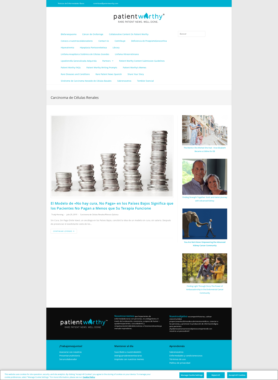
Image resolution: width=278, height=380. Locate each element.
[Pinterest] (213, 3)
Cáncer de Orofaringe (92, 34)
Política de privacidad (179, 362)
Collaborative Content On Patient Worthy (128, 34)
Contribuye (120, 41)
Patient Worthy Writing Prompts (101, 67)
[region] (139, 375)
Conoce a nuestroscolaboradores (77, 41)
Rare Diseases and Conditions (75, 74)
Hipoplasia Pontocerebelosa (93, 47)
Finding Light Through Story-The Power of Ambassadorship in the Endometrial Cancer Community (204, 289)
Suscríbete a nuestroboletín (127, 352)
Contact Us (103, 41)
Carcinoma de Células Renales (92, 214)
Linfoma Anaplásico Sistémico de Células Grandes (85, 54)
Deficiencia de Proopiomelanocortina (149, 41)
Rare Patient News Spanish (109, 74)
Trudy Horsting (57, 214)
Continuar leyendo (62, 231)
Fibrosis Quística (111, 214)
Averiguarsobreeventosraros (128, 355)
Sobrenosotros (124, 80)
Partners (106, 60)
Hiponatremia (67, 47)
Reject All (216, 375)
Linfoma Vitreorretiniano (127, 54)
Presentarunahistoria (69, 355)
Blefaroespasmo (68, 34)
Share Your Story (136, 74)
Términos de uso (177, 359)
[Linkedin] (208, 3)
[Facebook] (199, 3)
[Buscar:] (191, 34)
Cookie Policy (89, 377)
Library (116, 47)
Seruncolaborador (68, 359)
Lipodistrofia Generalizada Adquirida (79, 60)
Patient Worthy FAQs (71, 67)
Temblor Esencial (145, 80)
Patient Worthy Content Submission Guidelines (142, 60)
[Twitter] (218, 3)
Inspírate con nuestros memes (129, 359)
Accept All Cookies (237, 375)
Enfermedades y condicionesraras (185, 355)
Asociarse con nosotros (70, 352)
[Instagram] (204, 3)
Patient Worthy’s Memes (134, 67)
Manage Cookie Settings (192, 375)
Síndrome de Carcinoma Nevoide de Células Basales (86, 80)
